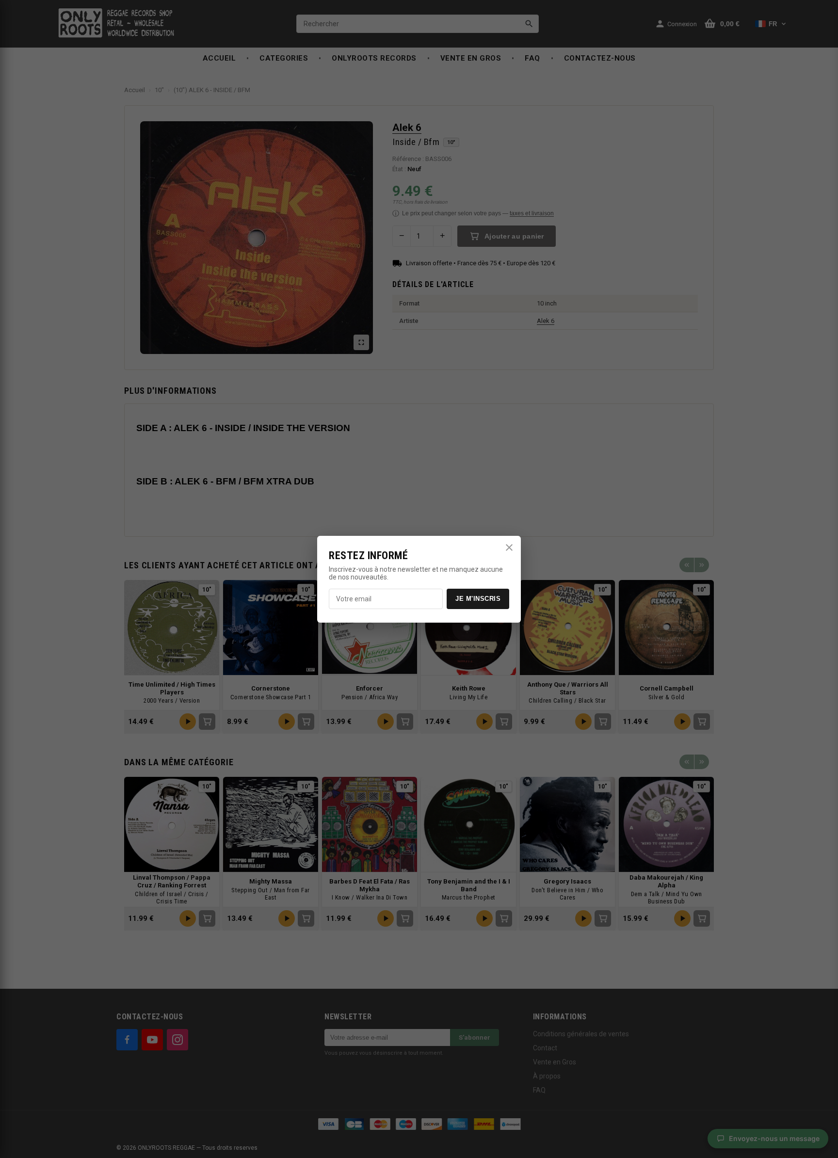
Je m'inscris (477, 598)
